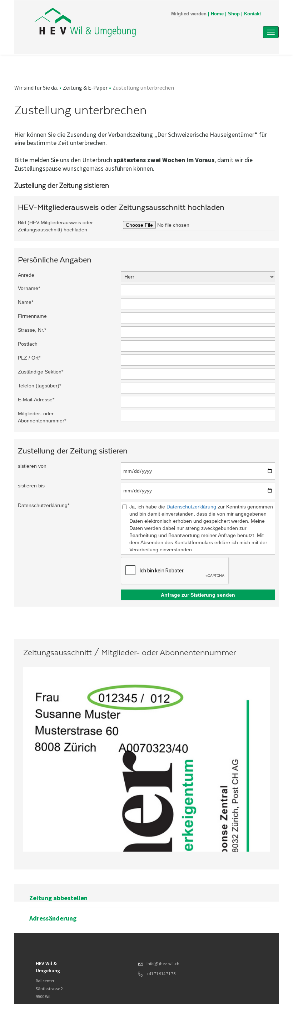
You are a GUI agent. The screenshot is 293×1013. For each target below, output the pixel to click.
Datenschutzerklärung (43, 505)
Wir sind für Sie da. (36, 87)
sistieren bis (31, 485)
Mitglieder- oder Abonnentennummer (42, 417)
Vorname (29, 288)
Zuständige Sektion (40, 372)
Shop (234, 13)
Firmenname (32, 316)
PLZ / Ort (29, 358)
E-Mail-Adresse (36, 399)
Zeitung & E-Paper (85, 87)
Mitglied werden (189, 13)
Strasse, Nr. (32, 330)
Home (217, 13)
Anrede (26, 275)
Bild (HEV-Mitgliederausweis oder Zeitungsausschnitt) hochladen (55, 226)
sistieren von (32, 466)
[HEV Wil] (110, 22)
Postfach (28, 344)
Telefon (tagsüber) (39, 385)
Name (25, 302)
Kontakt (252, 13)
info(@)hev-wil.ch (162, 963)
